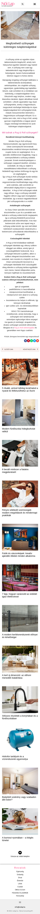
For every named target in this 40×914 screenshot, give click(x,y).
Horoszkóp (20, 896)
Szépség (20, 874)
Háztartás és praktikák (20, 893)
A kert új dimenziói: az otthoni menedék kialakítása (16, 676)
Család (20, 887)
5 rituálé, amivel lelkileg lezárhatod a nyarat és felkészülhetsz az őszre (20, 389)
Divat (20, 877)
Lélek (20, 884)
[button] (22, 4)
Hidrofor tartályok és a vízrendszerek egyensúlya (15, 757)
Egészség (20, 871)
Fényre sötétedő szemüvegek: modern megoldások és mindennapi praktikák (19, 513)
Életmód (20, 880)
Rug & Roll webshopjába (24, 328)
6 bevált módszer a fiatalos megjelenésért (15, 470)
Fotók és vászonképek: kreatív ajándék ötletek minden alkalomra (18, 554)
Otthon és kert (20, 890)
